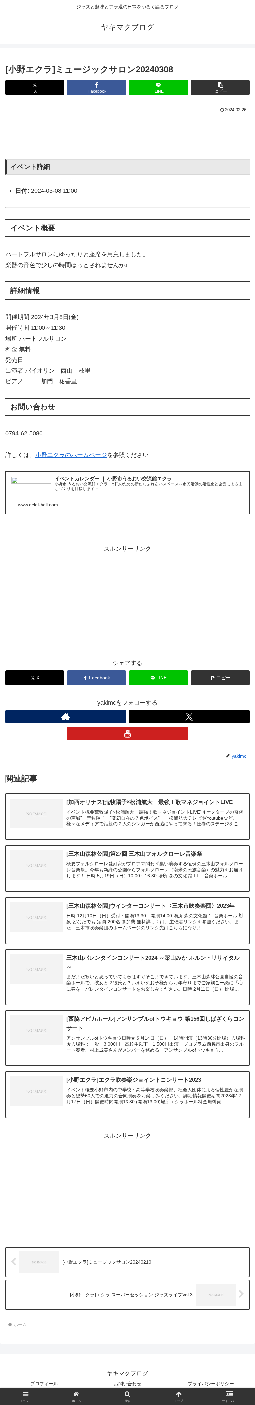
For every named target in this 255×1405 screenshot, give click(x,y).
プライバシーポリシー (211, 1383)
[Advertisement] (127, 133)
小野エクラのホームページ (71, 455)
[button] (220, 87)
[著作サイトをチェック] (65, 716)
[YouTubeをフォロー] (127, 733)
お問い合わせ (127, 1383)
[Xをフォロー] (189, 716)
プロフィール (44, 1383)
